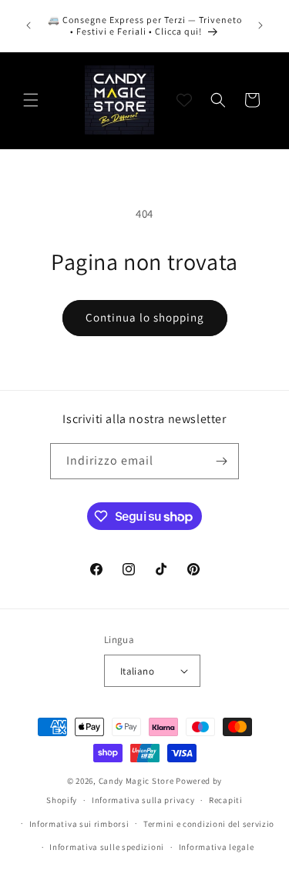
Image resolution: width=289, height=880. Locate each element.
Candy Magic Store (136, 780)
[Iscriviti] (221, 461)
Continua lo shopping (145, 317)
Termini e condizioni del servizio (208, 823)
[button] (31, 100)
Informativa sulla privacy (143, 800)
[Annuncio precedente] (28, 25)
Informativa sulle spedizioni (106, 847)
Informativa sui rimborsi (79, 823)
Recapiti (226, 800)
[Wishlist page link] (184, 100)
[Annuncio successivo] (260, 25)
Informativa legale (216, 847)
